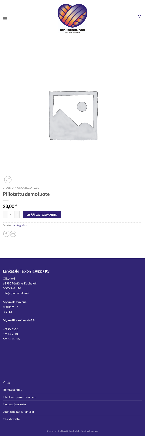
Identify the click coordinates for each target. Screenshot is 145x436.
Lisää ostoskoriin (41, 214)
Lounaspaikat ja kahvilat (18, 411)
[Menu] (5, 18)
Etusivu (8, 187)
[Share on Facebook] (6, 234)
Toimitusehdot (12, 389)
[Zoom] (8, 179)
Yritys (6, 382)
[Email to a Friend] (13, 234)
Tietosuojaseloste (14, 404)
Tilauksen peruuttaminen (19, 397)
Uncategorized (28, 187)
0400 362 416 (12, 288)
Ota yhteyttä (11, 419)
